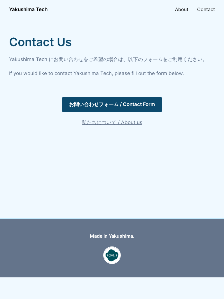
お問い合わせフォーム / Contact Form (112, 104)
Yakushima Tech (28, 9)
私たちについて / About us (112, 122)
